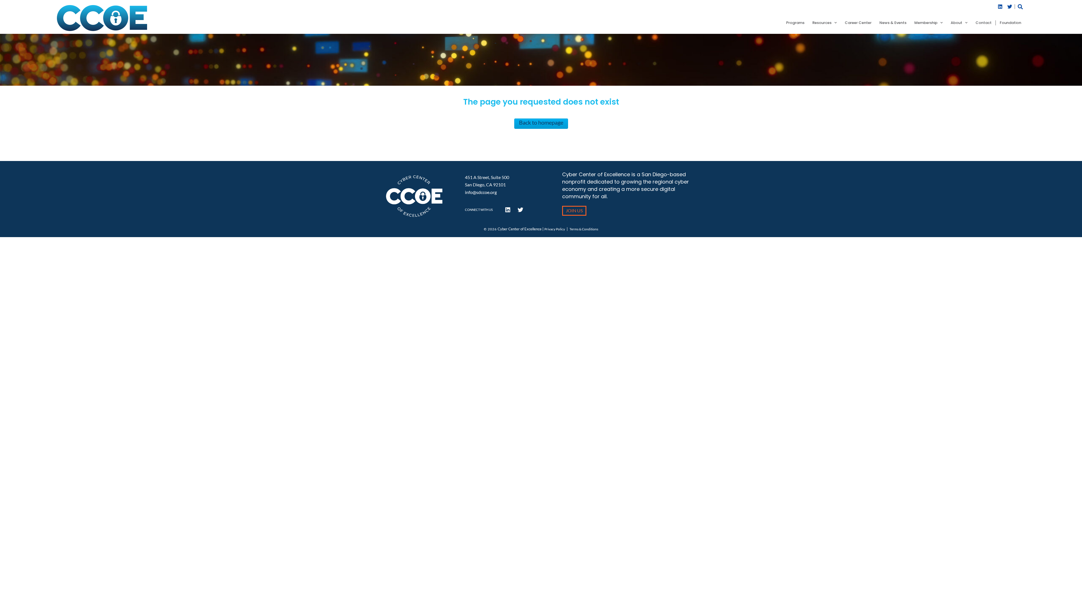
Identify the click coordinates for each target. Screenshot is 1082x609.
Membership (925, 22)
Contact (983, 22)
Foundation (1010, 22)
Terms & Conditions (583, 229)
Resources (822, 22)
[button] (1020, 6)
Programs (795, 22)
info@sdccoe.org (481, 192)
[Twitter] (1010, 6)
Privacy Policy (554, 229)
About (956, 22)
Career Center (858, 22)
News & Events (892, 22)
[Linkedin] (1000, 6)
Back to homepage (541, 122)
